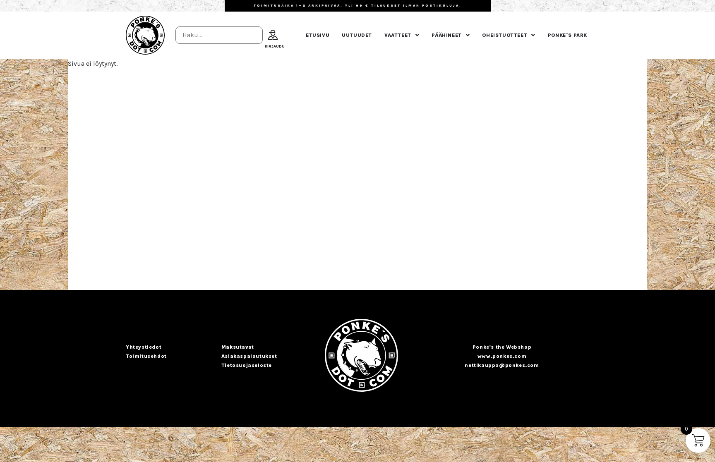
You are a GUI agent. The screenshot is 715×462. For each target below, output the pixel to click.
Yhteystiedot (143, 347)
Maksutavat (237, 347)
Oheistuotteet (504, 35)
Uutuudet (357, 35)
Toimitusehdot (146, 356)
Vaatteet (397, 35)
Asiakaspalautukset (249, 356)
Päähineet (446, 35)
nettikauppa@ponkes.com (502, 365)
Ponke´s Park (567, 35)
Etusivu (317, 35)
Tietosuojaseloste (246, 365)
